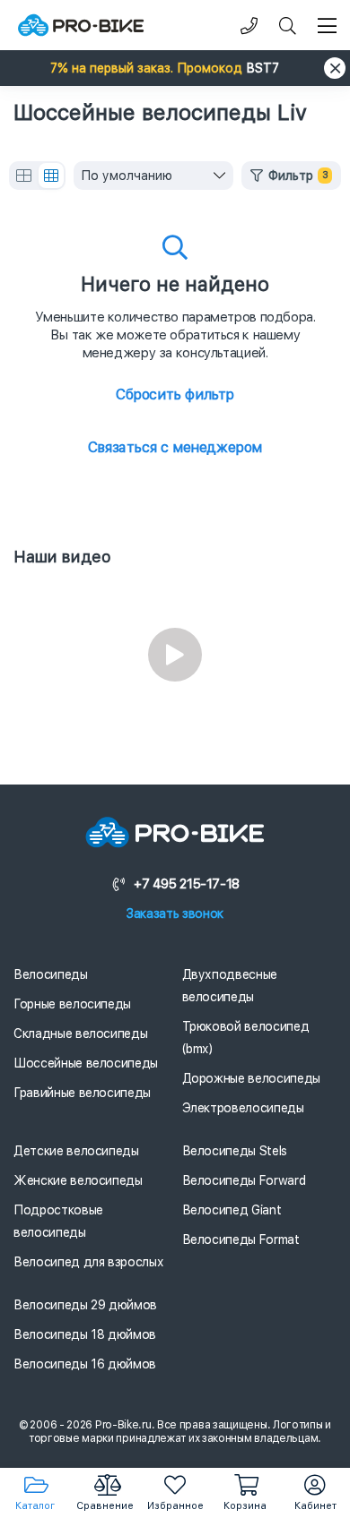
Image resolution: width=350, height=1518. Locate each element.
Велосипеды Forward (244, 1180)
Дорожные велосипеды (251, 1078)
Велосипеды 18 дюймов (84, 1334)
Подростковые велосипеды (58, 1221)
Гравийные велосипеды (82, 1092)
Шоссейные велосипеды (85, 1063)
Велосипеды (50, 974)
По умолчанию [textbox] (126, 175)
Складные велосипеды (80, 1033)
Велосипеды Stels (234, 1151)
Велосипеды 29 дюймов (85, 1305)
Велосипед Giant (232, 1210)
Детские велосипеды (76, 1151)
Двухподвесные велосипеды (229, 985)
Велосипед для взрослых (88, 1262)
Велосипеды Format (241, 1239)
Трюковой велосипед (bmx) (246, 1037)
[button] (175, 68)
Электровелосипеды (243, 1108)
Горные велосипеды (72, 1004)
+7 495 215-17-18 (187, 884)
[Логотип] (80, 25)
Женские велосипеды (78, 1180)
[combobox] (153, 175)
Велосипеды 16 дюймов (84, 1364)
